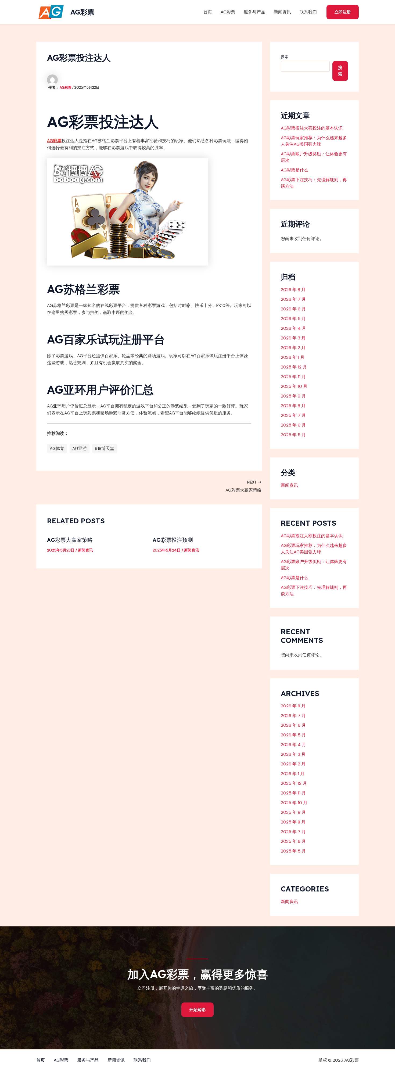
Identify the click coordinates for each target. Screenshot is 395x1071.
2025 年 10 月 (294, 386)
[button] (342, 12)
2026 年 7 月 (293, 299)
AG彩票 (82, 12)
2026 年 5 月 (293, 318)
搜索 (284, 56)
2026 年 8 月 (293, 289)
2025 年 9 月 (293, 396)
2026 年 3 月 (293, 338)
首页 (207, 12)
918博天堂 (104, 448)
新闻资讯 (282, 12)
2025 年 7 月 (293, 415)
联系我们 (308, 12)
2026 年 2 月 (293, 347)
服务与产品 (254, 12)
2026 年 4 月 (293, 328)
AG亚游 (79, 448)
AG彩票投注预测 (173, 539)
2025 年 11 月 (293, 376)
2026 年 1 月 (292, 357)
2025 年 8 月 (293, 406)
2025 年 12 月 (294, 367)
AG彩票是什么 (294, 170)
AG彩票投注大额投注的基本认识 (312, 128)
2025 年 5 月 (293, 435)
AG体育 (57, 448)
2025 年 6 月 (293, 425)
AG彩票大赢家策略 (70, 539)
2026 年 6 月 (293, 309)
